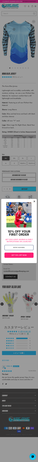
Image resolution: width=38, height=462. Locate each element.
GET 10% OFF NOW (19, 255)
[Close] (34, 201)
